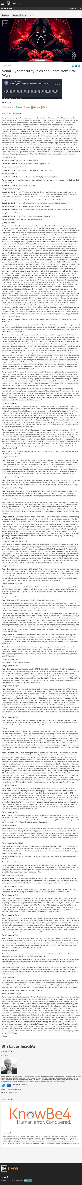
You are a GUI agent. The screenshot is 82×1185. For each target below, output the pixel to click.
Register (73, 1144)
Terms (8, 1180)
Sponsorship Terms (17, 1180)
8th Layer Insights (18, 1046)
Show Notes (6, 113)
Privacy (3, 1180)
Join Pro (71, 8)
